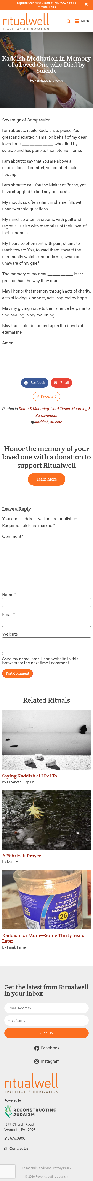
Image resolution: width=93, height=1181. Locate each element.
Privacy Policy (62, 1167)
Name (9, 595)
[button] (68, 21)
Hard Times (60, 408)
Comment (12, 536)
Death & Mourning (34, 408)
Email (8, 615)
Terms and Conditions (36, 1167)
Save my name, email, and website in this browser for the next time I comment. (40, 661)
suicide (56, 422)
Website (10, 634)
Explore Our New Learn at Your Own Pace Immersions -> (46, 5)
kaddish (42, 422)
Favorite (48, 396)
